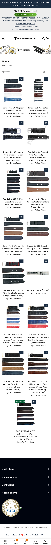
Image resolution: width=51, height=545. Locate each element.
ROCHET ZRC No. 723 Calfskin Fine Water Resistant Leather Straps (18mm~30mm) (25, 435)
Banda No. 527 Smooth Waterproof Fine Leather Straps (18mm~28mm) (13, 249)
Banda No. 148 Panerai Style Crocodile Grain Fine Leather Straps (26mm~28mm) (13, 156)
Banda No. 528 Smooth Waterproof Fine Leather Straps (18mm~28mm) (38, 249)
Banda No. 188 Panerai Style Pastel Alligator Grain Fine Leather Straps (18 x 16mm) (38, 156)
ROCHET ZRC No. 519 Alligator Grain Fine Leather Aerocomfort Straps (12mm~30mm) (13, 338)
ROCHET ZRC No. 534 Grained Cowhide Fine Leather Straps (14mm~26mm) (13, 385)
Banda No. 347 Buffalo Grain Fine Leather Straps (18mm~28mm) (13, 202)
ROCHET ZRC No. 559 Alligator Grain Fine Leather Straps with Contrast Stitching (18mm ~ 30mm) (37, 386)
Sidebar (7, 72)
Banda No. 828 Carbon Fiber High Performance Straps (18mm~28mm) (13, 293)
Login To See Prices (13, 116)
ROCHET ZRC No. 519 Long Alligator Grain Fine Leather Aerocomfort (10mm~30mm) (38, 338)
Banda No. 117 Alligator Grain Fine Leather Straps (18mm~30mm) (38, 110)
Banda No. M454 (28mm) (38, 290)
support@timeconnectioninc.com (25, 29)
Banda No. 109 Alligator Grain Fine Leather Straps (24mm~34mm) (13, 110)
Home (4, 66)
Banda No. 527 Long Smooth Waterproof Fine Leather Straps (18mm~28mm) (38, 203)
